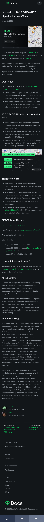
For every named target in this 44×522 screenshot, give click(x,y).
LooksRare (9, 482)
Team (7, 485)
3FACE (28, 58)
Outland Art (31, 53)
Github (7, 489)
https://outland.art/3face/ (30, 230)
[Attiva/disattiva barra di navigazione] (3, 3)
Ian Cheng (11, 55)
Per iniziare (9, 470)
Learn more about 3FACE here (13, 225)
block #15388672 (12, 210)
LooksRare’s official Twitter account (18, 269)
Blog (7, 492)
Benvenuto (9, 458)
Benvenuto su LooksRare (14, 447)
